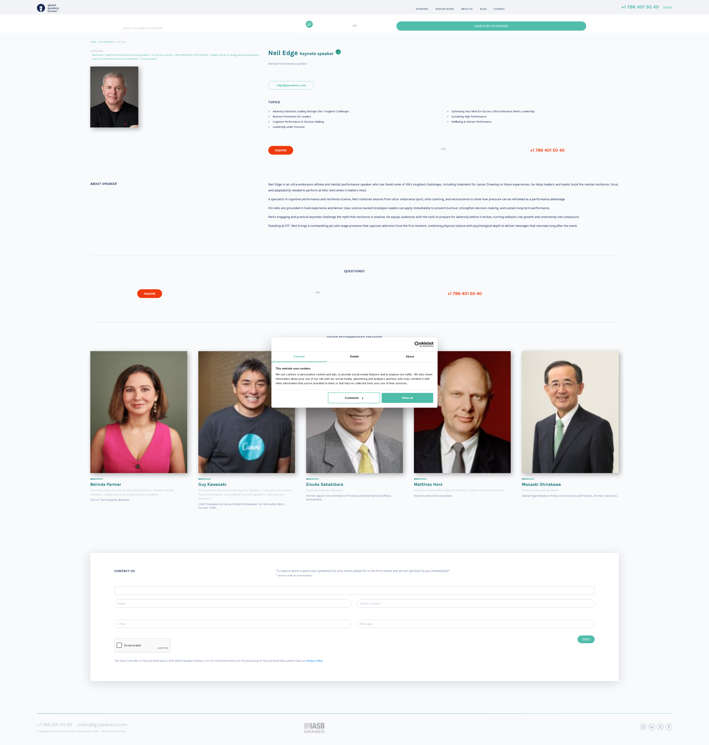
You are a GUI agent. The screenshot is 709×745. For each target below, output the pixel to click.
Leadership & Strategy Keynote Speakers (234, 55)
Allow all (407, 397)
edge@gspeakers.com (291, 85)
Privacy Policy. (314, 660)
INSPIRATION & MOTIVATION (191, 55)
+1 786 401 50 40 (646, 7)
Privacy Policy (117, 731)
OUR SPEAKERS (106, 41)
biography (50, 739)
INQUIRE (281, 150)
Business (97, 55)
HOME (93, 41)
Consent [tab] (299, 356)
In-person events (162, 55)
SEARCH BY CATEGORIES (491, 26)
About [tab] (410, 356)
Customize (352, 397)
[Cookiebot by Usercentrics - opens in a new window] (417, 344)
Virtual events (149, 58)
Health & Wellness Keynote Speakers (127, 55)
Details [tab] (354, 356)
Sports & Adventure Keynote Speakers (115, 58)
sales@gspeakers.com (102, 724)
